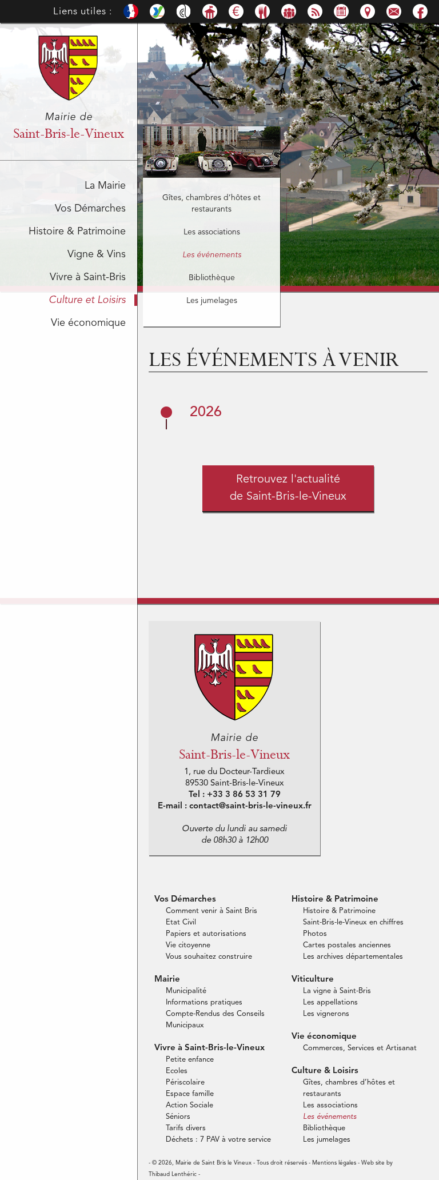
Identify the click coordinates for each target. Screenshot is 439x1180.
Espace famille (190, 1094)
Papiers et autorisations (206, 934)
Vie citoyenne (188, 945)
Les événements (211, 255)
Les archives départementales (353, 956)
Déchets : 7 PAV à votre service (218, 1139)
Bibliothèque (212, 278)
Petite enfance (190, 1059)
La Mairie (105, 186)
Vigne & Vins (96, 254)
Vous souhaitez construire (209, 956)
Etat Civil (181, 922)
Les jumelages (211, 301)
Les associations (211, 232)
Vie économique (88, 323)
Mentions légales (334, 1163)
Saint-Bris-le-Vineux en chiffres (353, 922)
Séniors (178, 1117)
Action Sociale (189, 1105)
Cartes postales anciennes (347, 945)
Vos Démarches (90, 209)
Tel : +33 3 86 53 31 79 (235, 795)
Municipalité (186, 991)
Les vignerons (326, 1014)
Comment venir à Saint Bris (211, 911)
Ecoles (176, 1071)
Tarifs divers (186, 1128)
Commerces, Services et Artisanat (360, 1048)
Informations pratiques (204, 1002)
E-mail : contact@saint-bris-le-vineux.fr (235, 806)
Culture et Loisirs (87, 300)
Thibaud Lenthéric (173, 1174)
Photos (315, 934)
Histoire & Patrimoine (77, 231)
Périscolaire (185, 1082)
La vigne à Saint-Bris (337, 991)
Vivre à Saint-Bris (88, 277)
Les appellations (330, 1002)
